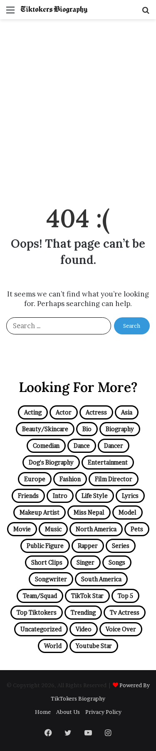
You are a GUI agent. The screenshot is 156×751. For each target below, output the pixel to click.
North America (96, 528)
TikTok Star (87, 595)
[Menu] (10, 12)
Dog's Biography (51, 462)
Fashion (70, 478)
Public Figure (45, 545)
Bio (87, 428)
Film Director (113, 478)
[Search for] (145, 12)
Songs (117, 562)
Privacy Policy (103, 711)
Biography (120, 428)
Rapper (88, 545)
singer (85, 562)
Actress (96, 412)
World (53, 645)
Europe (34, 478)
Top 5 (125, 595)
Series (120, 545)
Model (127, 512)
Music (53, 528)
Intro (60, 495)
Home (43, 711)
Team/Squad (40, 595)
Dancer (113, 445)
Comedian (46, 445)
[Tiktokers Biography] (54, 9)
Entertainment (108, 462)
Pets (137, 528)
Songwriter (51, 579)
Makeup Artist (39, 512)
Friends (28, 495)
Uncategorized (41, 629)
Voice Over (121, 629)
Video (84, 629)
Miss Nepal (89, 512)
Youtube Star (94, 645)
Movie (22, 528)
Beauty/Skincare (45, 428)
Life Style (95, 495)
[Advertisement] (78, 110)
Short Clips (46, 562)
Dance (82, 445)
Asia (126, 412)
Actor (64, 412)
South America (101, 579)
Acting (33, 412)
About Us (68, 711)
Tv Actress (124, 612)
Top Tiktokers (37, 612)
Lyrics (130, 495)
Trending (83, 612)
